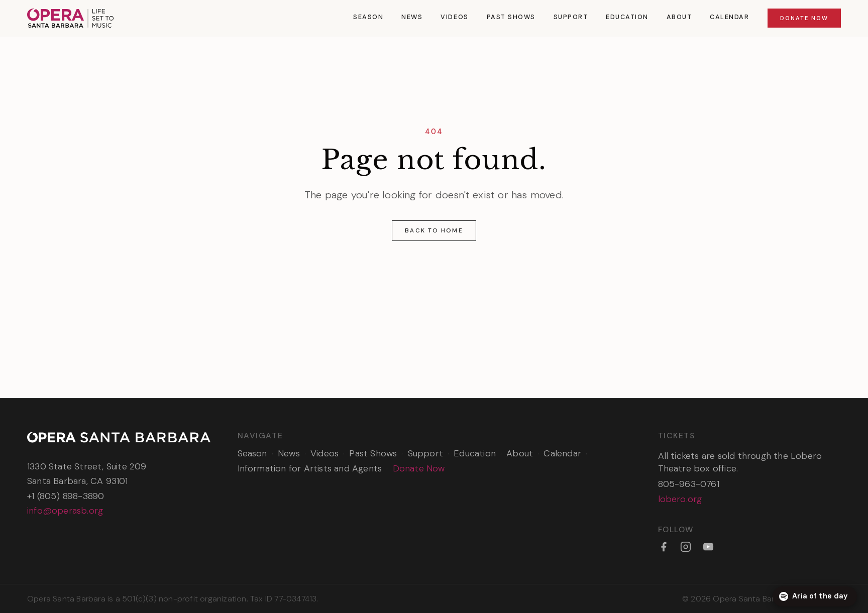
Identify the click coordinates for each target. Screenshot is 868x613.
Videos (454, 17)
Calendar (729, 17)
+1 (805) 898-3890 (65, 496)
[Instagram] (685, 546)
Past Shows (511, 17)
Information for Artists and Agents (310, 468)
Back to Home (434, 230)
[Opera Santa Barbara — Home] (70, 18)
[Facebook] (663, 546)
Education (627, 17)
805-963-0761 (688, 484)
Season (368, 17)
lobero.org (680, 499)
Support (571, 17)
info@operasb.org (65, 511)
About (679, 17)
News (411, 17)
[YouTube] (708, 546)
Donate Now (804, 18)
